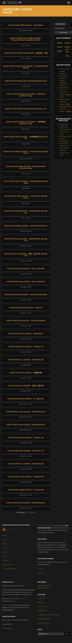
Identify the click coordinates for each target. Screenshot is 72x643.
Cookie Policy (41, 610)
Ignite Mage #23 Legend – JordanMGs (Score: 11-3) (26, 240)
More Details (6, 605)
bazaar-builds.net (43, 588)
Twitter (59, 47)
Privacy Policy (41, 598)
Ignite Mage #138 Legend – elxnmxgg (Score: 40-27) (25, 197)
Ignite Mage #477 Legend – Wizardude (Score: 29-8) (25, 182)
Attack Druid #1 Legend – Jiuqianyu (64, 71)
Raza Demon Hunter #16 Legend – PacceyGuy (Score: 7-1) (63, 80)
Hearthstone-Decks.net (44, 525)
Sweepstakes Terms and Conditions (49, 615)
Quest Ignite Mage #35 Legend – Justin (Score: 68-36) (25, 67)
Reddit (59, 51)
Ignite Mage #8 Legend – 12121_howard (26, 269)
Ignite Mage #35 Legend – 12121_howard (26, 282)
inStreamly (41, 573)
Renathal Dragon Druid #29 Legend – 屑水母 (65, 102)
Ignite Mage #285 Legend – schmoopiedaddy (26, 226)
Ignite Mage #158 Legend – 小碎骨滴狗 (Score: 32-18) (25, 138)
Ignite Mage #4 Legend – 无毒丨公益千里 (26, 386)
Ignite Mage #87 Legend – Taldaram (25, 25)
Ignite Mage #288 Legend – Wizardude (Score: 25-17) (25, 152)
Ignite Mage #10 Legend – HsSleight (25, 334)
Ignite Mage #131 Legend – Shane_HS (25, 438)
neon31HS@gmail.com (9, 568)
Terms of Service (42, 606)
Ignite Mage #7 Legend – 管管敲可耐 (25, 373)
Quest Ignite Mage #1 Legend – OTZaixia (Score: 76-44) (26, 95)
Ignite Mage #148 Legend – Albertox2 (26, 477)
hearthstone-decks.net (44, 585)
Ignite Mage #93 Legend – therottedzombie (25, 295)
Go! (69, 24)
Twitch (4, 556)
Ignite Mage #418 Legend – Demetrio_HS (25, 412)
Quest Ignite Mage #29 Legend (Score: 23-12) (26, 81)
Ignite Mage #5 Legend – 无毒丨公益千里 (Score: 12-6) (25, 255)
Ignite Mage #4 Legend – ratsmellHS (26, 360)
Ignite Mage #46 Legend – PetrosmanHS (25, 503)
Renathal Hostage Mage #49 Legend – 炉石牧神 (65, 109)
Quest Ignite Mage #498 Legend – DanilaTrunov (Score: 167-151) (26, 39)
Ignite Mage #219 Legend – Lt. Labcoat (25, 399)
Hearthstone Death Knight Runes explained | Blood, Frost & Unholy (65, 129)
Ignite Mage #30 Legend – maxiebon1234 (26, 425)
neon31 (13, 601)
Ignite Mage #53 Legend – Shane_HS (25, 347)
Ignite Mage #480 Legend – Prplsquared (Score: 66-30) (26, 167)
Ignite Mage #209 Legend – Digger (25, 308)
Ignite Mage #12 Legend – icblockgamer (25, 321)
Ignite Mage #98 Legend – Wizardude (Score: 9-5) (26, 212)
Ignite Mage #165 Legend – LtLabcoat (26, 490)
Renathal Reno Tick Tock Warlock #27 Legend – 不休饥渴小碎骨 (65, 92)
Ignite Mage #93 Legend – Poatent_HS (25, 451)
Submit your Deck (67, 49)
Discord (59, 43)
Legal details (41, 602)
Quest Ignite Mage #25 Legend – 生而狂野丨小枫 (25, 53)
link (64, 562)
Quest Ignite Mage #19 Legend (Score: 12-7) (25, 109)
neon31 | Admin (7, 628)
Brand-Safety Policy (43, 619)
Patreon (67, 43)
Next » (33, 512)
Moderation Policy (43, 623)
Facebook (5, 539)
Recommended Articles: (63, 120)
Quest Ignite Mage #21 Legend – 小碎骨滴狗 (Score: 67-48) (25, 123)
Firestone (40, 568)
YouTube (5, 552)
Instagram (5, 560)
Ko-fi (67, 56)
